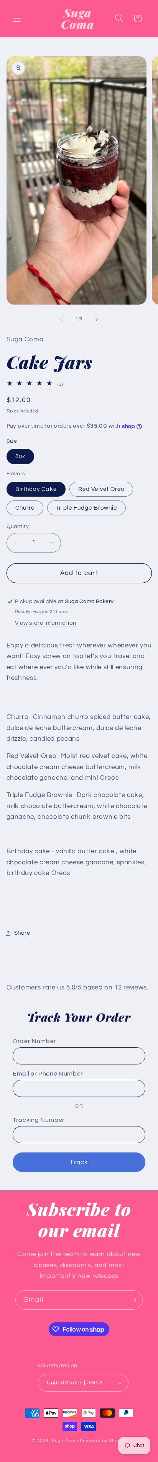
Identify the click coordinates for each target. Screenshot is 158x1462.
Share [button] (22, 933)
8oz (20, 456)
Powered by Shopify (103, 1440)
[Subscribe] (133, 1300)
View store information (45, 623)
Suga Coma (65, 1440)
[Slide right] (96, 319)
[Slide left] (61, 319)
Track (79, 1162)
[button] (17, 18)
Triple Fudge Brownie (86, 508)
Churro (25, 508)
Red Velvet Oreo (101, 489)
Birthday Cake (36, 489)
